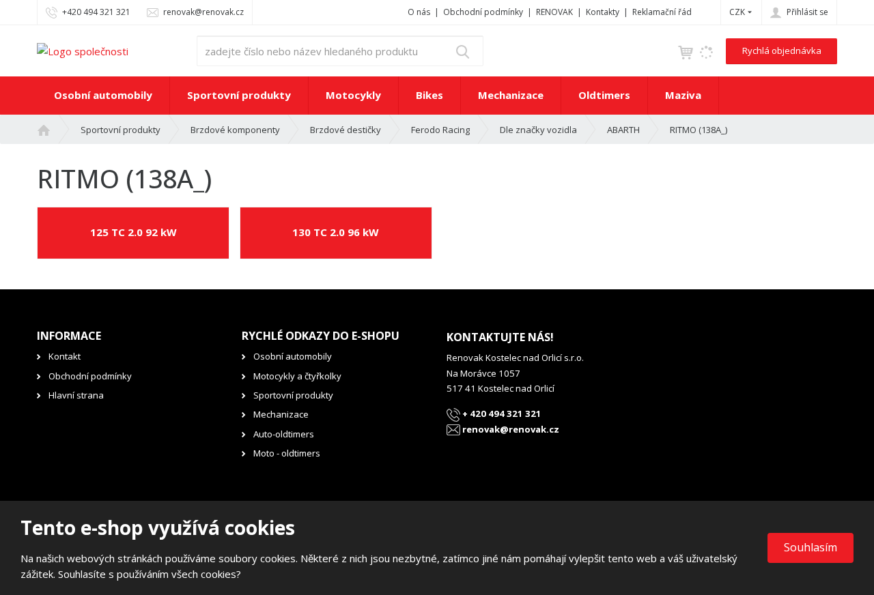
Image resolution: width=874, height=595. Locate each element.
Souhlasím (810, 547)
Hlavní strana (76, 395)
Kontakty (602, 12)
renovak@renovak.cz (509, 429)
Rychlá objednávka (781, 50)
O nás (419, 12)
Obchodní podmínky (483, 12)
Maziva (683, 95)
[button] (737, 12)
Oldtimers (604, 95)
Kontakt (64, 356)
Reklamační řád (662, 12)
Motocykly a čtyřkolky (297, 376)
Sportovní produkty (239, 95)
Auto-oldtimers (283, 434)
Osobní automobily (103, 95)
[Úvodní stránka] (82, 50)
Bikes (429, 95)
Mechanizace (511, 95)
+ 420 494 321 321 (500, 413)
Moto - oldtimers (286, 453)
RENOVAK (554, 12)
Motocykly (353, 95)
